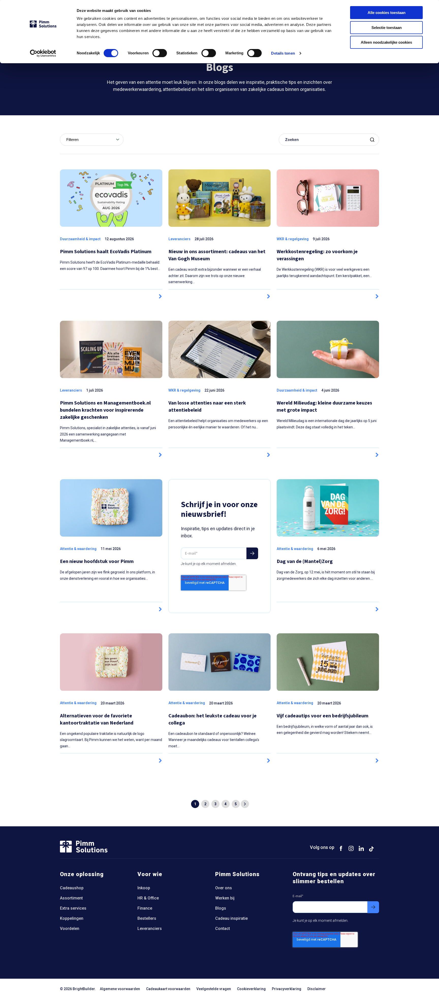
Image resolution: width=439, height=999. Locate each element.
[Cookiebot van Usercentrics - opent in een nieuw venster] (43, 53)
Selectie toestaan (386, 27)
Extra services (73, 908)
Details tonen (283, 53)
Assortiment (71, 898)
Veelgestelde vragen (213, 989)
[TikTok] (371, 848)
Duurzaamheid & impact (80, 239)
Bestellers (146, 918)
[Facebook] (340, 848)
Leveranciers (179, 239)
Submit (373, 140)
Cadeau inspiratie (231, 918)
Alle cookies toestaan (386, 12)
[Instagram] (351, 848)
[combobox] (91, 140)
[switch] (159, 53)
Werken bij (224, 898)
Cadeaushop (72, 887)
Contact (222, 928)
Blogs (220, 908)
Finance (144, 908)
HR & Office (148, 898)
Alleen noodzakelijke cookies (386, 42)
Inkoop (143, 887)
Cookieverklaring (251, 989)
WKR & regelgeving (293, 239)
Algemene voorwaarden (120, 989)
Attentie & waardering (78, 549)
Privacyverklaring (286, 989)
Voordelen (69, 928)
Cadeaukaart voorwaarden (168, 989)
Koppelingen (71, 918)
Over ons (223, 887)
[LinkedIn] (361, 848)
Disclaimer (316, 989)
